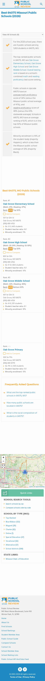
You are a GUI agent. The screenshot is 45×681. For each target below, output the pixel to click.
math (25, 76)
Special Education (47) (15, 537)
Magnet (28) (11, 525)
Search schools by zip (15, 504)
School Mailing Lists (9, 655)
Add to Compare (13, 214)
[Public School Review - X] (20, 669)
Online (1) (9, 533)
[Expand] (3, 466)
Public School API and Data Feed (15, 659)
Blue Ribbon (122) (13, 521)
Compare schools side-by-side (18, 507)
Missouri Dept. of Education (17, 559)
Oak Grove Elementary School (26, 62)
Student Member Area (10, 634)
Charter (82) (11, 529)
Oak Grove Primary (13, 350)
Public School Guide (9, 638)
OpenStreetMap (40, 487)
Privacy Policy (29, 677)
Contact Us (6, 647)
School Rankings (8, 630)
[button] (25, 472)
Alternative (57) (12, 545)
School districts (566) (14, 548)
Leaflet (31, 487)
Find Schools (6, 626)
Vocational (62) (12, 541)
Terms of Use (15, 677)
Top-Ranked (11, 518)
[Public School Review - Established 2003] (22, 4)
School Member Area (10, 651)
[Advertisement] (22, 328)
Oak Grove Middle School (25, 68)
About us (5, 622)
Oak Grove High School (15, 242)
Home (3, 618)
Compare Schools (8, 643)
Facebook (25, 669)
